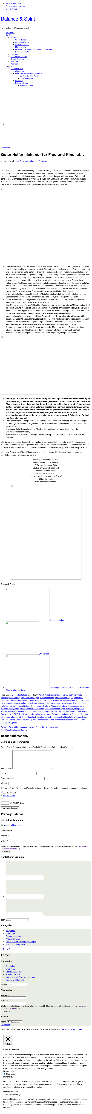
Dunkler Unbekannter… (59, 620)
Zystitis (14, 722)
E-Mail (4, 841)
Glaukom (85, 700)
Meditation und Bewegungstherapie (21, 941)
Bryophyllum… (45, 653)
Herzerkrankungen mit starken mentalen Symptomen (23, 703)
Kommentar (6, 768)
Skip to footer (11, 8)
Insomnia (77, 703)
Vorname (5, 835)
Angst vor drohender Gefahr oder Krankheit (63, 694)
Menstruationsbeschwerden (32, 708)
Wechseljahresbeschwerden (67, 719)
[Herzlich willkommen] (11, 825)
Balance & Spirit (18, 18)
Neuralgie (46, 711)
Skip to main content (14, 3)
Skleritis (30, 717)
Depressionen (77, 697)
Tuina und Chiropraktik (15, 944)
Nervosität (12, 711)
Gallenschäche (69, 700)
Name (4, 773)
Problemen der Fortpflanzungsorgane (35, 714)
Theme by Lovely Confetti (71, 1029)
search (4, 919)
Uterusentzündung (24, 719)
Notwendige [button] (8, 1071)
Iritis (84, 703)
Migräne (69, 708)
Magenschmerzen (75, 705)
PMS (16, 714)
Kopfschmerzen (15, 705)
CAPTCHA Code (17, 803)
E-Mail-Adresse (8, 778)
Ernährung (10, 933)
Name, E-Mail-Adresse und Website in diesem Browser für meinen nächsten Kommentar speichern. (46, 788)
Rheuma (84, 714)
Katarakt (4, 705)
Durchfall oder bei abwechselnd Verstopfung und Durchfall (25, 700)
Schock (23, 717)
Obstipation (71, 711)
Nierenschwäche (58, 711)
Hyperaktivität (66, 703)
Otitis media (82, 711)
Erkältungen (56, 700)
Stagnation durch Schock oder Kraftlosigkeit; (54, 717)
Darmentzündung (62, 697)
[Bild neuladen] (8, 795)
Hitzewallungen (53, 703)
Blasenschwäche (47, 697)
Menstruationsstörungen (55, 708)
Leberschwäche (43, 705)
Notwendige (11, 1074)
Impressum (5, 147)
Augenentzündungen (30, 697)
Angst (41, 694)
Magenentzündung (59, 705)
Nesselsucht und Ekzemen (29, 711)
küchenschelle (29, 705)
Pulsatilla (76, 714)
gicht (78, 700)
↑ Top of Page (7, 949)
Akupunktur (10, 930)
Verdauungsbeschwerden (43, 719)
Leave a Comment (39, 161)
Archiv (3, 1021)
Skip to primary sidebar (15, 6)
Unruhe (12, 719)
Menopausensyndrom (10, 708)
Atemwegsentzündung (10, 697)
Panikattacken (7, 714)
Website (4, 783)
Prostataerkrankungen (61, 714)
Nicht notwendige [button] (10, 1091)
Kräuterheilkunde (13, 938)
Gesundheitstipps (19, 694)
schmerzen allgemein (10, 717)
